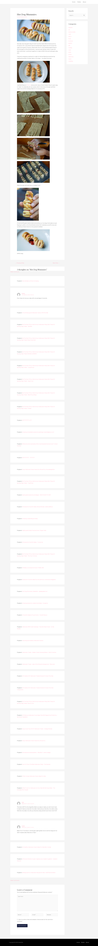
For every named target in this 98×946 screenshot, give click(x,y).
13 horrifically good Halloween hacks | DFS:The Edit (35, 312)
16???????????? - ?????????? (28, 457)
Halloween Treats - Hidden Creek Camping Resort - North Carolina (39, 652)
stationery (70, 56)
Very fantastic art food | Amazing (30, 281)
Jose (23, 802)
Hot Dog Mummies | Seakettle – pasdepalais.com (34, 591)
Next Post (56, 263)
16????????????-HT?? (27, 420)
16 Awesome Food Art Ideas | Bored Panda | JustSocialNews (37, 506)
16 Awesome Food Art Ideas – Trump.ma (32, 542)
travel (69, 59)
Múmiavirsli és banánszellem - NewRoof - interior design (36, 752)
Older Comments (14, 271)
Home (73, 2)
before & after (72, 32)
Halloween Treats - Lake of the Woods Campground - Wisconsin (38, 664)
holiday (70, 47)
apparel (70, 27)
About (84, 2)
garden (70, 43)
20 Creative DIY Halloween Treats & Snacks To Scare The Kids (37, 676)
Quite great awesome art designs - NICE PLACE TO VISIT (36, 495)
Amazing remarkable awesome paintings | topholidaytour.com (38, 432)
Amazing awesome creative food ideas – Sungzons (35, 603)
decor (69, 36)
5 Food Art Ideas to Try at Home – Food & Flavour (34, 615)
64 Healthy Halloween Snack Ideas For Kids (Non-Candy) (36, 847)
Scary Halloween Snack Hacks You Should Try (33, 740)
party (69, 52)
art (69, 29)
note (69, 50)
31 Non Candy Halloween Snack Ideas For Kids (34, 776)
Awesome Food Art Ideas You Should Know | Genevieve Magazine (39, 579)
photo (70, 54)
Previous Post (19, 263)
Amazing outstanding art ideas (30, 518)
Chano (23, 826)
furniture (70, 41)
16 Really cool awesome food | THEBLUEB (33, 567)
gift (69, 45)
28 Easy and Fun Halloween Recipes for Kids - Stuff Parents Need (38, 872)
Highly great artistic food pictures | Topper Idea (34, 530)
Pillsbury (29, 85)
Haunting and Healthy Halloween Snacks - (33, 640)
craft (69, 34)
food (25, 16)
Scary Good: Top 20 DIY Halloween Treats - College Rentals (37, 728)
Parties (79, 2)
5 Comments (20, 16)
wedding (70, 61)
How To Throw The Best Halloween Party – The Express (36, 764)
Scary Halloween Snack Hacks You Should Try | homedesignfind (38, 469)
